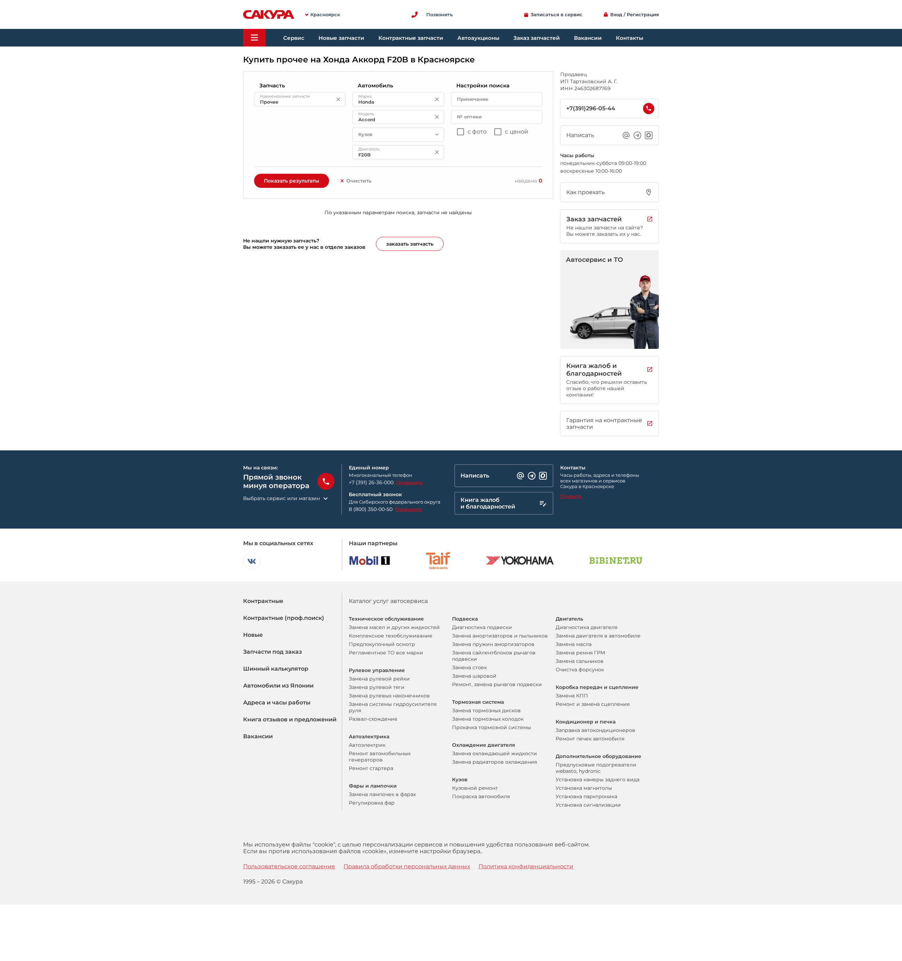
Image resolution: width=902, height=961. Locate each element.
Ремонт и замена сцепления (593, 704)
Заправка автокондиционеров (595, 730)
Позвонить (409, 482)
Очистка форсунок (580, 669)
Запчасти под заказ (272, 651)
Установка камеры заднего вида (598, 779)
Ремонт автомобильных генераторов (379, 756)
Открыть (571, 496)
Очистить (358, 181)
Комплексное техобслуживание (390, 636)
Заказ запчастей (536, 38)
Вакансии (588, 38)
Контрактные (263, 601)
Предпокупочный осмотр (382, 644)
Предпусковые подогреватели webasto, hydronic (596, 768)
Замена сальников (580, 661)
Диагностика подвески (482, 627)
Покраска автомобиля (481, 796)
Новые (253, 635)
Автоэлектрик (367, 745)
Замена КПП (572, 695)
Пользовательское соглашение (289, 866)
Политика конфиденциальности (525, 866)
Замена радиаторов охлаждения (494, 762)
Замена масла (574, 644)
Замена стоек (469, 667)
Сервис (293, 38)
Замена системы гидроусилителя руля (393, 707)
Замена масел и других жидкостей (394, 627)
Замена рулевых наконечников (389, 695)
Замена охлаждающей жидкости (494, 753)
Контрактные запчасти (410, 38)
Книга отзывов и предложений (289, 719)
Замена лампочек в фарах (382, 794)
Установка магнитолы (584, 788)
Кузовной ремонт (475, 788)
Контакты (629, 38)
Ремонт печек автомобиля (590, 738)
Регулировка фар (372, 803)
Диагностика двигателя (586, 627)
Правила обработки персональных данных (407, 866)
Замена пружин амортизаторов (493, 644)
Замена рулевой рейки (379, 679)
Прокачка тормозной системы (491, 727)
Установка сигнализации (588, 805)
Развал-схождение (373, 719)
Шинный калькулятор (275, 668)
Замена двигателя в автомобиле (598, 636)
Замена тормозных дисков (486, 710)
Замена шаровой (474, 676)
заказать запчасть (409, 244)
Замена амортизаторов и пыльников (500, 636)
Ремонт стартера (371, 768)
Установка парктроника (586, 796)
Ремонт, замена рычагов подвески (497, 684)
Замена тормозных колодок (488, 719)
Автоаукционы (478, 38)
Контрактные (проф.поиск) (283, 618)
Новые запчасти (341, 38)
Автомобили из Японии (278, 685)
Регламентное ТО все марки (386, 652)
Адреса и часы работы (276, 702)
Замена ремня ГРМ (580, 652)
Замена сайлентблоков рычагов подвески (494, 655)
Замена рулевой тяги (376, 687)
